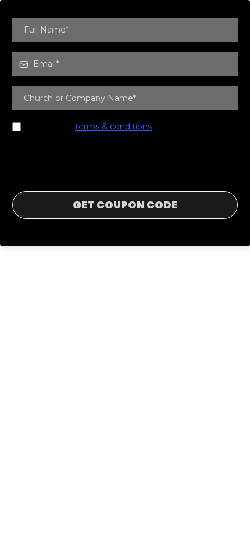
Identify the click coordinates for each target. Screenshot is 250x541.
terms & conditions (113, 126)
